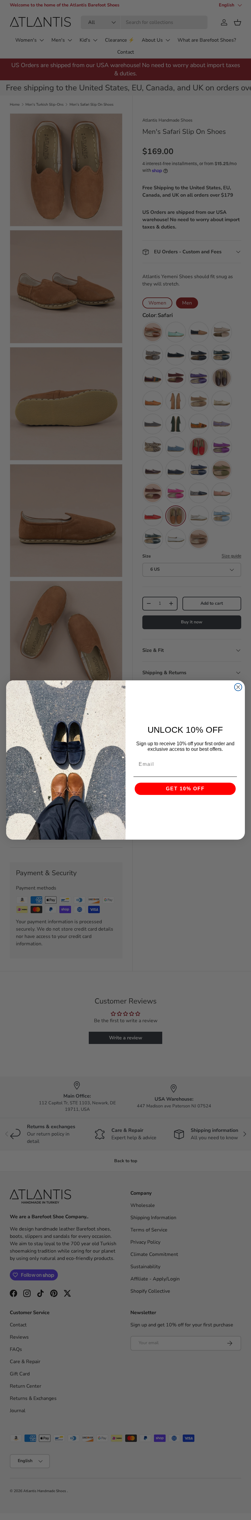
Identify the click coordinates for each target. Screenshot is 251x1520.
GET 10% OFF (185, 788)
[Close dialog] (238, 687)
